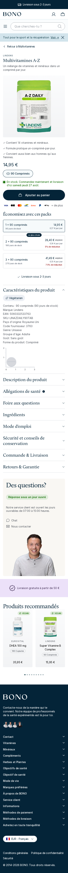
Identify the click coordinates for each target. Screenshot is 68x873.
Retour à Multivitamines (21, 46)
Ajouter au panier (37, 195)
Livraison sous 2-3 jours (37, 4)
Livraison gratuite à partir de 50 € (38, 588)
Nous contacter (18, 526)
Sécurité (8, 858)
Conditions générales (15, 853)
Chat (14, 520)
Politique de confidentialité (47, 853)
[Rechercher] (59, 26)
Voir (55, 37)
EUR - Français (18, 838)
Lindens (8, 55)
